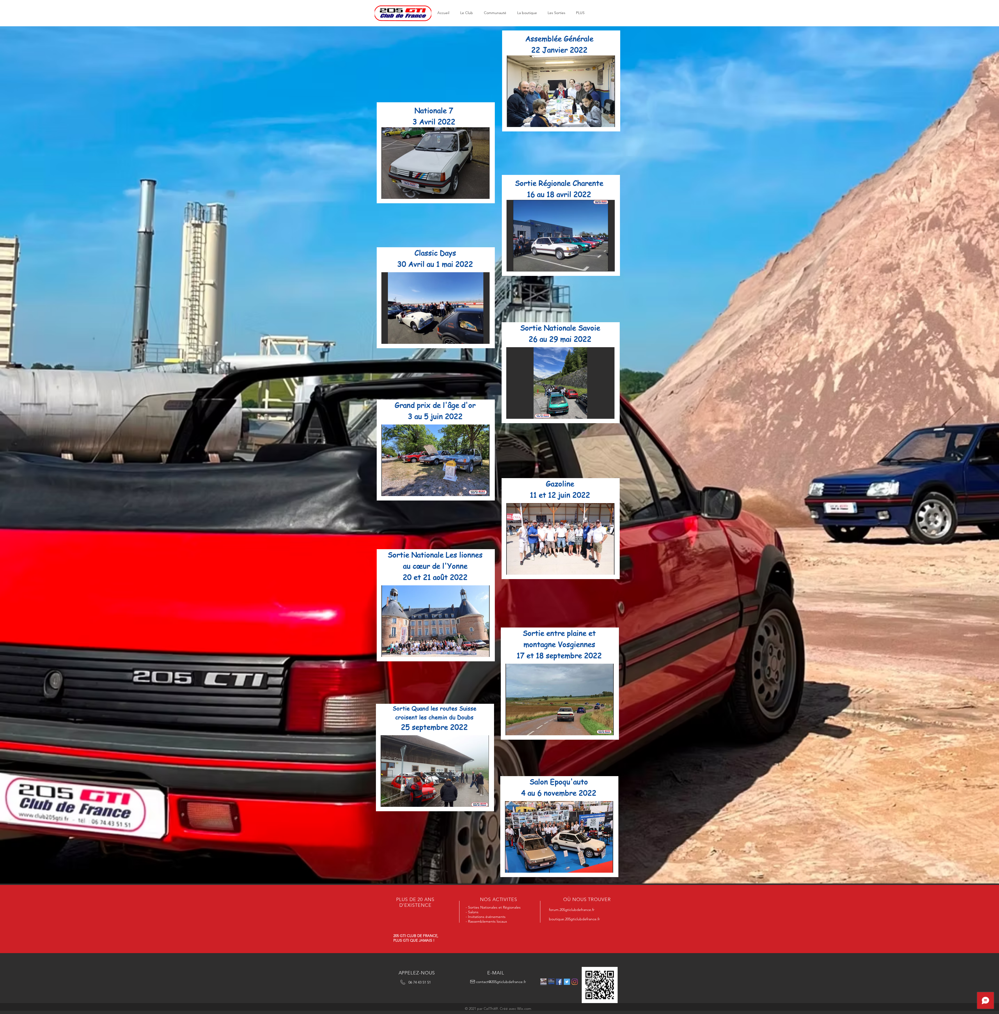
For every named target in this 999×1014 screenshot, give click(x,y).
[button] (466, 13)
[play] (478, 194)
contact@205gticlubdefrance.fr (501, 981)
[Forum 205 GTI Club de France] (551, 982)
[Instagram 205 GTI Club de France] (575, 982)
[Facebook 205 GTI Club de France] (559, 982)
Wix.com (524, 1008)
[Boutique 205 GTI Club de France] (543, 982)
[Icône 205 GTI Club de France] (567, 982)
